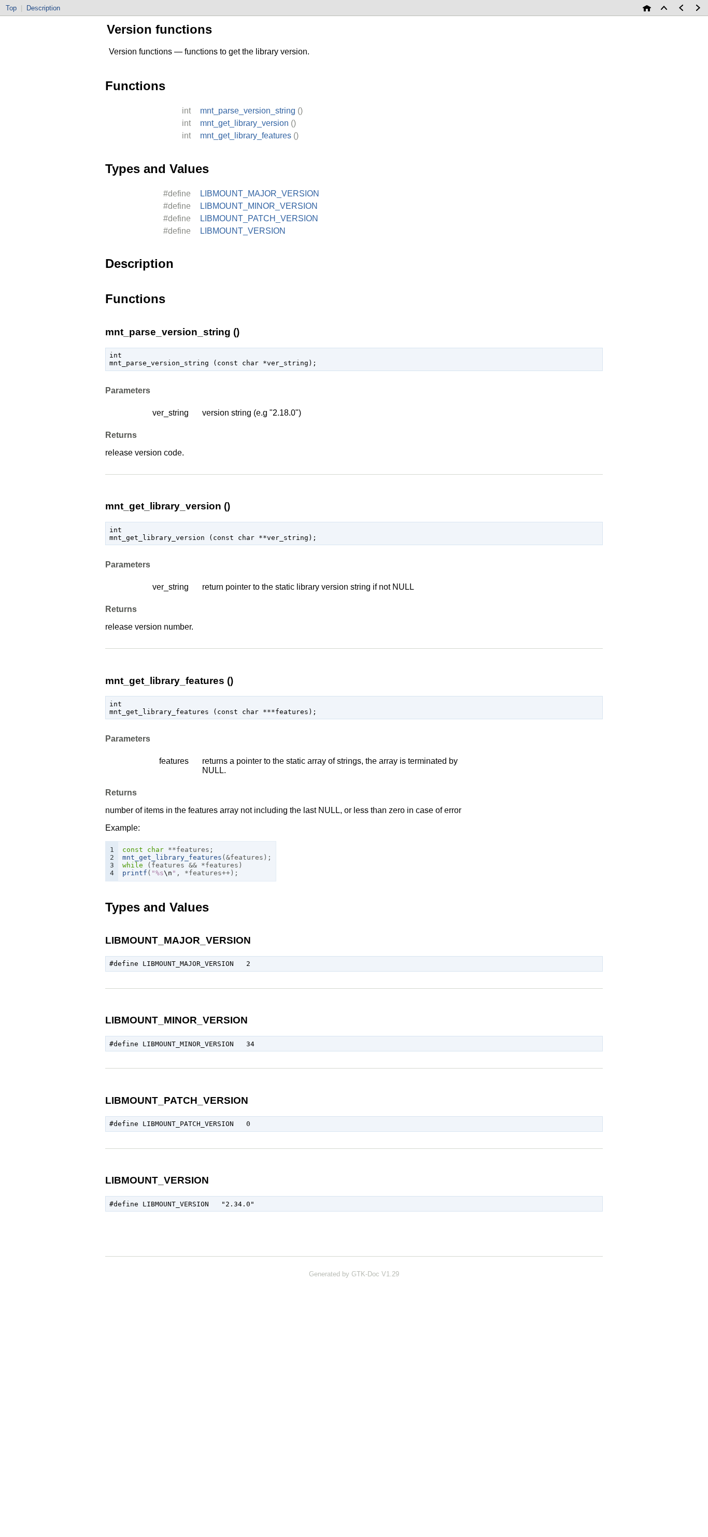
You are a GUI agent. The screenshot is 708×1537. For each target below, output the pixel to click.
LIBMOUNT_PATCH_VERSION (259, 218)
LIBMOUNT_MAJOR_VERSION (259, 193)
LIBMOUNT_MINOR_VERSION (259, 206)
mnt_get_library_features (245, 135)
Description (43, 8)
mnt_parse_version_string (247, 110)
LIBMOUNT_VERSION (243, 230)
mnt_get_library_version (244, 123)
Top (11, 8)
